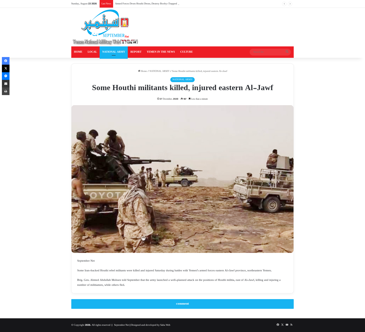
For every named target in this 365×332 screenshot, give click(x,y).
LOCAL (92, 52)
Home (143, 71)
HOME (78, 52)
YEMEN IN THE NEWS (161, 52)
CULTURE (186, 52)
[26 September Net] (105, 27)
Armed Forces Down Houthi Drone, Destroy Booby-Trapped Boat (148, 4)
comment (182, 304)
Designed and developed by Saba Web (150, 325)
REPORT (135, 52)
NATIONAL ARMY (113, 52)
